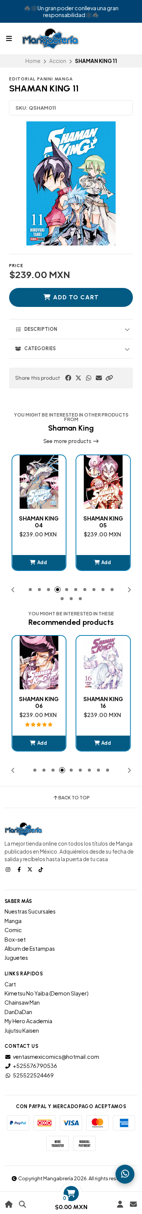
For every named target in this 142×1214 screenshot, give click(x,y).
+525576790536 (35, 1065)
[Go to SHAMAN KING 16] (103, 663)
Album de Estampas (30, 948)
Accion (57, 61)
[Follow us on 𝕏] (31, 869)
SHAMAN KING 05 (103, 521)
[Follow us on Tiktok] (41, 869)
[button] (109, 378)
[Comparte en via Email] (99, 378)
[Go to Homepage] (9, 1204)
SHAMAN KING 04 (39, 521)
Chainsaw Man (22, 1002)
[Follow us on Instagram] (9, 869)
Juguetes (16, 957)
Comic (13, 930)
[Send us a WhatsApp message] (124, 1174)
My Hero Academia (28, 1021)
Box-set (15, 939)
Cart (10, 984)
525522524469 (33, 1075)
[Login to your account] (119, 1204)
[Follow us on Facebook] (20, 869)
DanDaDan (18, 1011)
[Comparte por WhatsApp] (88, 378)
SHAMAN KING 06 (39, 702)
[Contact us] (133, 1204)
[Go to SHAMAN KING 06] (39, 663)
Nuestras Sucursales (30, 911)
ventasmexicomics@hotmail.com (56, 1056)
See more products (67, 441)
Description (40, 329)
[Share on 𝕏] (78, 378)
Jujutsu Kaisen (22, 1030)
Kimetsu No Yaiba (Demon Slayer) (47, 993)
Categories (40, 348)
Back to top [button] (74, 798)
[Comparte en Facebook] (68, 378)
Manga (13, 920)
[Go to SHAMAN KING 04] (39, 482)
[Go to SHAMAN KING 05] (103, 482)
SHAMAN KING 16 (103, 702)
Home (33, 61)
